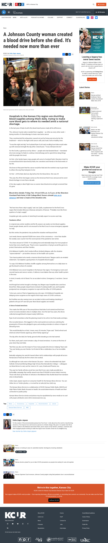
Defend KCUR (54, 500)
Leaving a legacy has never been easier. (92, 58)
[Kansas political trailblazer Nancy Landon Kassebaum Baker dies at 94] (84, 95)
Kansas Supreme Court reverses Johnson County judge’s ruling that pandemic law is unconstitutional (44, 474)
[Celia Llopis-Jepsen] (7, 424)
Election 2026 (6, 17)
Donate (102, 4)
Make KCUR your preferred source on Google (92, 169)
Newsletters (41, 528)
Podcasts (40, 524)
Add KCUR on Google (92, 183)
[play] (3, 12)
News (14, 17)
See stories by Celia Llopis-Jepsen (24, 431)
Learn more (92, 79)
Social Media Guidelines (88, 513)
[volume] (8, 12)
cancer (54, 403)
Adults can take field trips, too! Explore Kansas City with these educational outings (97, 133)
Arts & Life (24, 17)
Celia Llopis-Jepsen (15, 53)
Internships (63, 528)
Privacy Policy (86, 528)
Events (62, 513)
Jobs (61, 524)
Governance (85, 520)
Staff (61, 517)
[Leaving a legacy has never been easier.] (92, 40)
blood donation (43, 403)
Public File (84, 524)
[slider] (11, 12)
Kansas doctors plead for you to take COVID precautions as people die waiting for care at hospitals (44, 462)
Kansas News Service (15, 407)
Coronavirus (20, 403)
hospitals (31, 403)
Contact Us (63, 520)
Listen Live (40, 517)
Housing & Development (95, 108)
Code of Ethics (86, 517)
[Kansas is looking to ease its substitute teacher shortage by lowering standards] (8, 448)
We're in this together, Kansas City (54, 487)
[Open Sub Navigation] (17, 17)
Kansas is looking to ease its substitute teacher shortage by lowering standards (38, 448)
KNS (27, 407)
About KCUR (41, 513)
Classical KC (80, 17)
